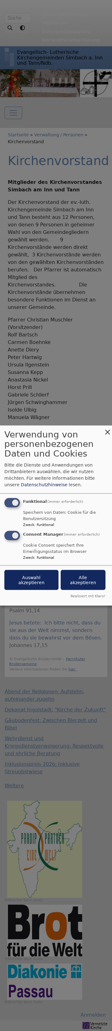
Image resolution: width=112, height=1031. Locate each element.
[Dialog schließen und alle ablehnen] (107, 429)
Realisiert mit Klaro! (88, 596)
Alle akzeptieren (83, 580)
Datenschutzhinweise (44, 484)
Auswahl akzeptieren (31, 580)
